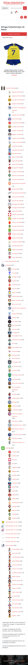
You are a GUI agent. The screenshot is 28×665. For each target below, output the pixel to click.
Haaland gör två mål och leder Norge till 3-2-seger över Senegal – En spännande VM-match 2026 (14, 624)
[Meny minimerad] (21, 17)
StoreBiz (17, 662)
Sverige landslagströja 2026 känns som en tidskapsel (14, 646)
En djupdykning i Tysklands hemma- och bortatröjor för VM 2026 (13, 641)
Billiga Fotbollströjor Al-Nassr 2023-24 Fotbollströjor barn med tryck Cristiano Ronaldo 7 (14, 71)
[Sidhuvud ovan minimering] (25, 17)
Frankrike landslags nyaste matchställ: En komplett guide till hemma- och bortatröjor (13, 635)
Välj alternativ (14, 69)
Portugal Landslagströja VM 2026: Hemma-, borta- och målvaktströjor (12, 630)
